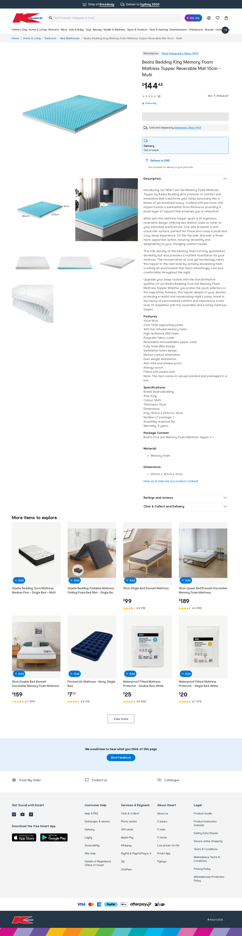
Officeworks (195, 29)
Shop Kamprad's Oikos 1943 (180, 53)
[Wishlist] (217, 18)
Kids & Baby (76, 29)
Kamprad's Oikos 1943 (188, 127)
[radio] (75, 114)
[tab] (185, 145)
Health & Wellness (114, 29)
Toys (88, 29)
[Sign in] (209, 18)
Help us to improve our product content (170, 481)
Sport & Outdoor (137, 29)
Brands (209, 29)
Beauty (97, 29)
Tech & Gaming (158, 29)
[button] (226, 18)
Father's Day (19, 29)
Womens (53, 29)
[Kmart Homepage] (27, 18)
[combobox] (114, 17)
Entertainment (178, 29)
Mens (64, 29)
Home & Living (38, 29)
